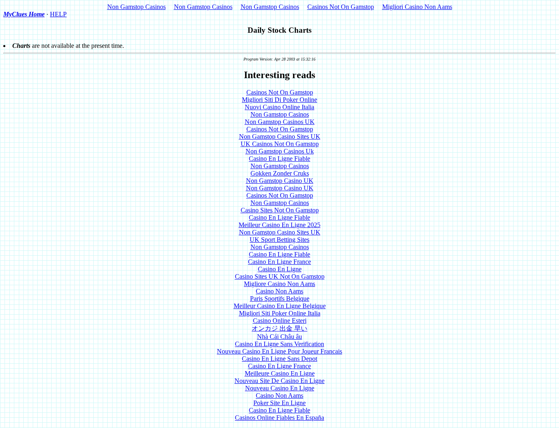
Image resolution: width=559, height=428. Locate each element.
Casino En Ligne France (279, 261)
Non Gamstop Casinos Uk (280, 151)
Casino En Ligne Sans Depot (279, 358)
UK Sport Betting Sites (279, 239)
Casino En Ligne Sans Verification (279, 343)
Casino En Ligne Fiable (279, 158)
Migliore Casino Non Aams (279, 283)
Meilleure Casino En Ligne (280, 373)
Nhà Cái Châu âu (279, 336)
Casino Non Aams (279, 291)
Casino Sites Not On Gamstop (280, 210)
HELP (58, 14)
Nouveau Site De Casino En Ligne (279, 380)
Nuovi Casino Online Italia (279, 107)
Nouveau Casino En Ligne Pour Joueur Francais (279, 351)
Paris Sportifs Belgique (279, 298)
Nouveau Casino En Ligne (279, 388)
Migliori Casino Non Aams (417, 6)
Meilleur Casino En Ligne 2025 (279, 224)
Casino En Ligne (280, 269)
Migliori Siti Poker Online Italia (279, 313)
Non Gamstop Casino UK (279, 180)
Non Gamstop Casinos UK (280, 121)
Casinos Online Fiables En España (279, 417)
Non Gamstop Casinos (136, 6)
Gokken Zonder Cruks (279, 173)
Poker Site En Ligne (279, 402)
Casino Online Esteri (280, 320)
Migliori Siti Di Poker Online (279, 99)
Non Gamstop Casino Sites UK (279, 136)
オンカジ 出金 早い (279, 328)
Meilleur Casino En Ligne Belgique (280, 305)
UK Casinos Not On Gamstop (280, 143)
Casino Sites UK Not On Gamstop (280, 276)
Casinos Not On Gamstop (340, 6)
